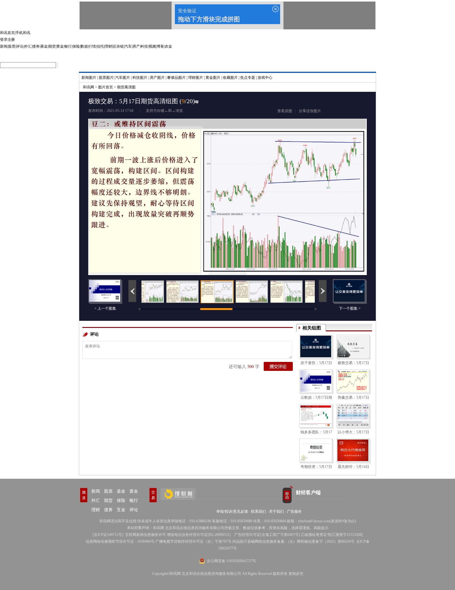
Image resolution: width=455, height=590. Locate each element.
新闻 (3, 46)
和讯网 (88, 87)
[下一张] (297, 183)
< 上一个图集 (105, 308)
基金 (44, 46)
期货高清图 (126, 87)
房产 (136, 46)
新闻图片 (88, 77)
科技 (144, 46)
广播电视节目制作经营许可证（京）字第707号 (193, 541)
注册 (11, 39)
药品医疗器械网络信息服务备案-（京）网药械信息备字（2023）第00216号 (293, 541)
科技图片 (139, 77)
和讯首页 (7, 33)
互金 (121, 509)
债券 (36, 46)
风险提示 (321, 528)
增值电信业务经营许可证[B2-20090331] (199, 535)
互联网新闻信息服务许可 (145, 535)
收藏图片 (230, 77)
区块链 (118, 46)
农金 (168, 46)
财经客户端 (308, 492)
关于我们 (276, 511)
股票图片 (106, 77)
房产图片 (157, 77)
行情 (92, 46)
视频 (152, 46)
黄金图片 (213, 77)
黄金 (60, 46)
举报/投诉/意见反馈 (232, 511)
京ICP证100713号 (108, 535)
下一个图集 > (350, 308)
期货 (52, 46)
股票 (11, 46)
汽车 (128, 46)
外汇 (28, 46)
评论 (20, 46)
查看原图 (284, 111)
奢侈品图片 (176, 77)
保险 (76, 46)
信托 (100, 46)
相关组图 (311, 327)
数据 (84, 46)
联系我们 (258, 511)
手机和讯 (22, 33)
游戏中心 (265, 77)
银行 (68, 46)
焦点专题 (247, 77)
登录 (3, 39)
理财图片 (195, 77)
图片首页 (105, 87)
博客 (160, 46)
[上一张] (158, 183)
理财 (108, 46)
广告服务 (294, 511)
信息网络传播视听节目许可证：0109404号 (120, 541)
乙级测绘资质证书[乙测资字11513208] (332, 535)
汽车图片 (122, 77)
